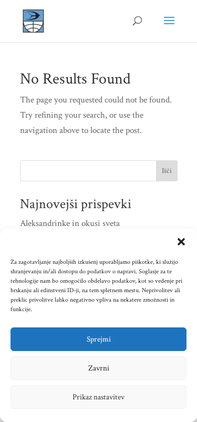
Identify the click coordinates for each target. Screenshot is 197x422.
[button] (181, 241)
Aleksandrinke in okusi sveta (70, 223)
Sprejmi (99, 339)
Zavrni (98, 368)
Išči (167, 171)
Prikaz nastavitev (98, 397)
